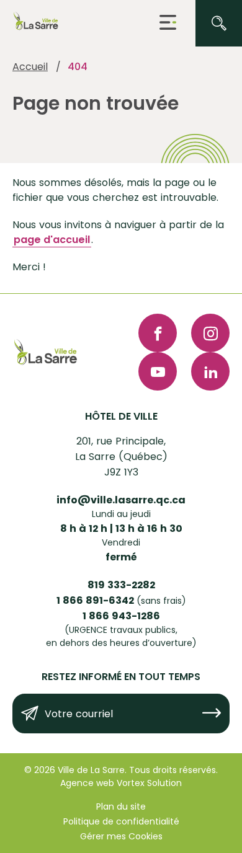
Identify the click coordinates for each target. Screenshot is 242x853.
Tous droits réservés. (173, 770)
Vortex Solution (149, 783)
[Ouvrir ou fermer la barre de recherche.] (218, 23)
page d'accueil (52, 239)
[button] (168, 23)
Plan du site (121, 806)
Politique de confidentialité (121, 821)
